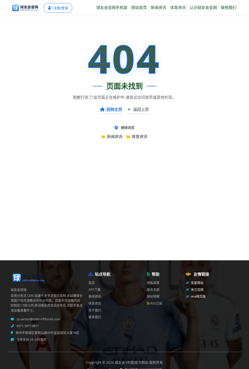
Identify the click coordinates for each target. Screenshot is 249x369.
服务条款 (153, 289)
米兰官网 (197, 289)
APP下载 (95, 289)
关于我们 (95, 310)
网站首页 (139, 7)
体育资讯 (178, 7)
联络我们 (228, 7)
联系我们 (95, 317)
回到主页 (114, 109)
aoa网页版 (198, 296)
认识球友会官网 (203, 7)
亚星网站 (197, 283)
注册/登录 (60, 8)
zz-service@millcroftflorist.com (38, 319)
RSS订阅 (156, 303)
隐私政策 (153, 283)
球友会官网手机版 (111, 7)
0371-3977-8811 (27, 326)
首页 (92, 283)
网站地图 (153, 296)
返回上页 (141, 109)
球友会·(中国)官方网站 (132, 362)
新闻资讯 (158, 7)
